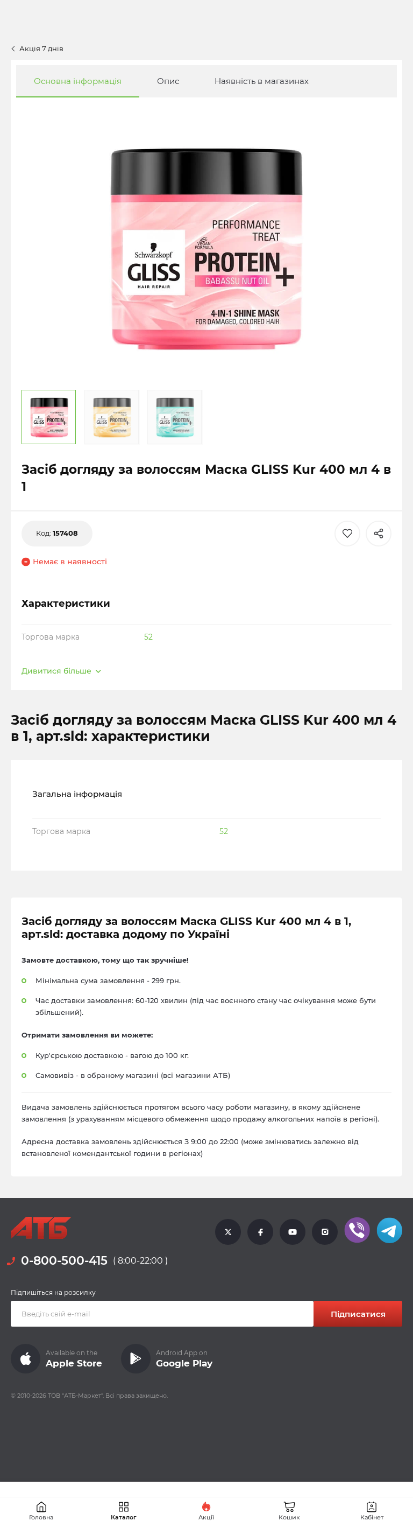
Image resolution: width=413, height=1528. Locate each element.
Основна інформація (78, 81)
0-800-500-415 (64, 1260)
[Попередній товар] (43, 702)
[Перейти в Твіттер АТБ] (228, 1231)
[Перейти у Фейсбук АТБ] (260, 1231)
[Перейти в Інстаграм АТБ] (325, 1231)
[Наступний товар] (370, 702)
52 (148, 637)
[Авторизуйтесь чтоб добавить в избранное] (347, 533)
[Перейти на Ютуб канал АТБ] (292, 1231)
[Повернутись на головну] (41, 1228)
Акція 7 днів (41, 48)
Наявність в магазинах (262, 81)
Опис (168, 81)
